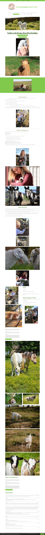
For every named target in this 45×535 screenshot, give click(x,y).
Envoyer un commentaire (9, 489)
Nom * (6, 478)
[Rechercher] (29, 14)
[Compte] (27, 14)
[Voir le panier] (31, 14)
